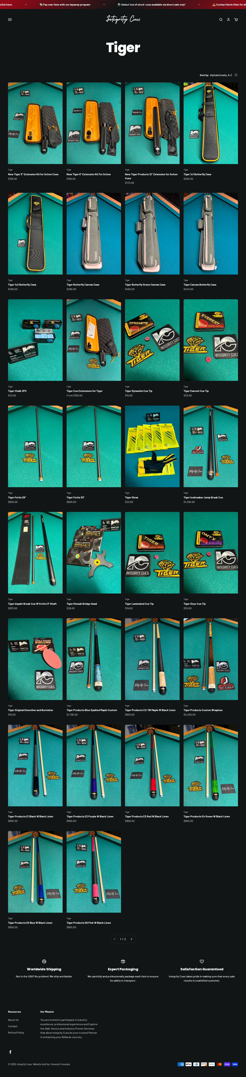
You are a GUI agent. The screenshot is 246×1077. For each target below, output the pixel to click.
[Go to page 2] (131, 939)
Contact (12, 1026)
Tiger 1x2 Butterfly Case (22, 284)
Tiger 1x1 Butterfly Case (197, 174)
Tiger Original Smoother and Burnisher (30, 710)
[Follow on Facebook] (10, 1052)
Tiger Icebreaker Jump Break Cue (203, 497)
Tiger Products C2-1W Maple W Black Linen (150, 710)
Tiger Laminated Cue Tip (139, 603)
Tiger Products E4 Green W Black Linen (207, 816)
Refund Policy (16, 1032)
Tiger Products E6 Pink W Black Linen (89, 922)
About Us (13, 1019)
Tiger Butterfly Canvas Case (83, 284)
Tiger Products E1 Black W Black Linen (30, 816)
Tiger (10, 170)
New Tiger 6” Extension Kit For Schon (89, 174)
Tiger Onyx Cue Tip (195, 603)
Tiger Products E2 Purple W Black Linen (90, 816)
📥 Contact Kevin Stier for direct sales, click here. (206, 4)
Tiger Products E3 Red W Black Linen (147, 816)
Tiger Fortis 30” (76, 497)
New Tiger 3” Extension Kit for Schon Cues (33, 174)
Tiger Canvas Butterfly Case (200, 284)
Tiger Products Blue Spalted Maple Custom (92, 710)
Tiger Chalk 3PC (17, 390)
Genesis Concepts (60, 1064)
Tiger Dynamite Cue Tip (138, 390)
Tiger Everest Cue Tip (196, 390)
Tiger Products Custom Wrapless (203, 710)
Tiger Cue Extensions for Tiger (85, 390)
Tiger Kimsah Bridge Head (82, 603)
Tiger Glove (131, 497)
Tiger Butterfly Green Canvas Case (145, 284)
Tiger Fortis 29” (17, 497)
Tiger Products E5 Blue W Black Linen (30, 922)
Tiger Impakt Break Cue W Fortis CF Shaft (32, 603)
